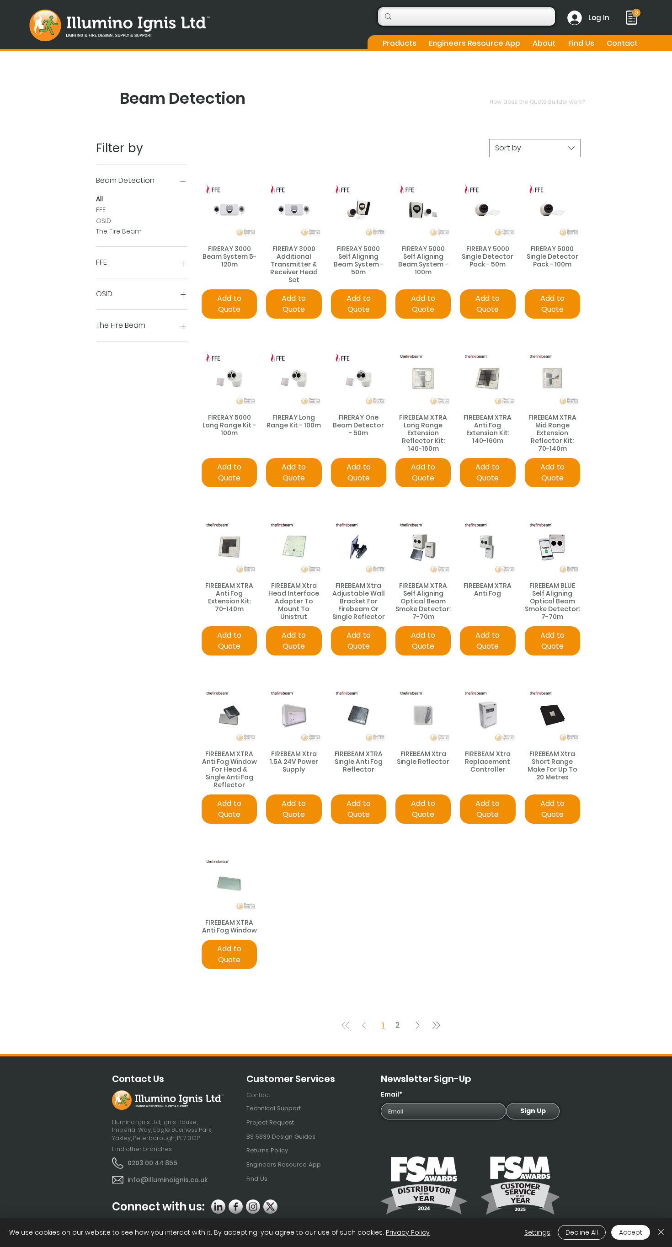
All (99, 198)
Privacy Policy (408, 1232)
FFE (101, 209)
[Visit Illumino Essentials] (636, 13)
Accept (630, 1232)
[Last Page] (436, 1025)
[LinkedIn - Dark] (218, 1206)
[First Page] (345, 1025)
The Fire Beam (119, 231)
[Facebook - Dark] (236, 1206)
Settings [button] (537, 1232)
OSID (103, 220)
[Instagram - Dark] (253, 1206)
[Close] (661, 1232)
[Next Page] (417, 1025)
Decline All (581, 1232)
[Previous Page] (363, 1025)
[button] (399, 43)
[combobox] (535, 148)
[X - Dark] (270, 1206)
